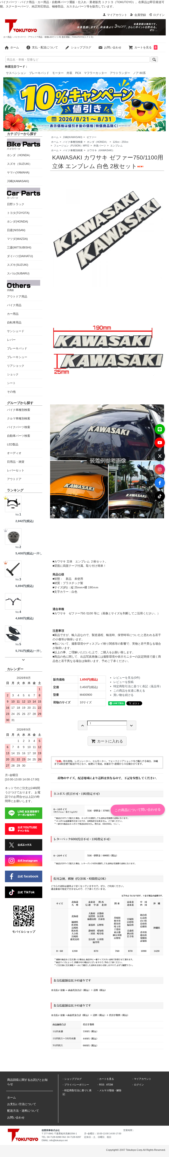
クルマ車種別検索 (18, 418)
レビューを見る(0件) (126, 677)
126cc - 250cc (120, 142)
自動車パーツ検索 (18, 435)
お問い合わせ (112, 47)
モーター (58, 73)
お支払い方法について (21, 1104)
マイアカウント (117, 14)
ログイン (159, 14)
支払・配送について (45, 47)
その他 (11, 391)
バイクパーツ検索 (18, 427)
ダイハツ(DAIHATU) (20, 256)
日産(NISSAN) (16, 230)
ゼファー (91, 137)
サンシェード (15, 331)
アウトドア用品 (17, 296)
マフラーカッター (95, 73)
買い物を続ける (123, 695)
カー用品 (13, 313)
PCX (78, 73)
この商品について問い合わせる (138, 810)
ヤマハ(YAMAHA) (18, 172)
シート (11, 383)
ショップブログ (81, 47)
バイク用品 (14, 305)
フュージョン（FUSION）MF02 (71, 145)
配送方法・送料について (23, 1110)
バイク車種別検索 (73, 142)
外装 (69, 73)
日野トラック (15, 204)
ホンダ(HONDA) (17, 221)
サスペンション (16, 73)
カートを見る (145, 47)
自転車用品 (14, 322)
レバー (11, 339)
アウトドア (14, 479)
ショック (13, 374)
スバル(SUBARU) (18, 273)
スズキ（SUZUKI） (19, 163)
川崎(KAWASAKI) (72, 137)
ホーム (14, 47)
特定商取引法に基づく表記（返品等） (137, 686)
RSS (101, 1084)
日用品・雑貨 (15, 461)
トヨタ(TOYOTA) (18, 212)
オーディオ (14, 453)
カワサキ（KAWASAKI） (101, 150)
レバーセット (15, 470)
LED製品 (12, 444)
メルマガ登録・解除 (110, 1090)
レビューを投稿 (123, 682)
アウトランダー (120, 73)
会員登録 (140, 14)
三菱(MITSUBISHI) (19, 247)
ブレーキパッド (39, 73)
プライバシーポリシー (76, 1084)
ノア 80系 (139, 73)
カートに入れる (110, 741)
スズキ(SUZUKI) (17, 264)
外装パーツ (100, 145)
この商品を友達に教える (129, 690)
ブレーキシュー (17, 357)
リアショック (15, 365)
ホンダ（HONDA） (97, 142)
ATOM (109, 1084)
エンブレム (116, 145)
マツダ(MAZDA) (17, 238)
